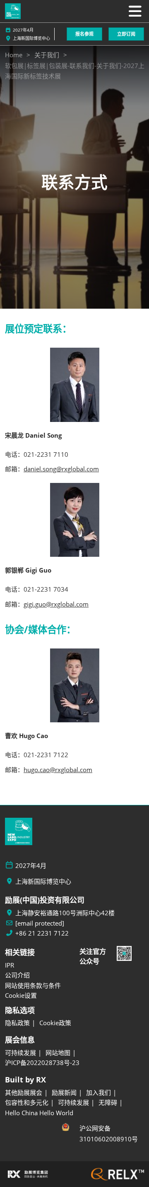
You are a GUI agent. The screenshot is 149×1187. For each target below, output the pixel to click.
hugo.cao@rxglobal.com (58, 769)
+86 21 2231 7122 (42, 933)
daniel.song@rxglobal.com (61, 469)
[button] (84, 34)
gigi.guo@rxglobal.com (56, 604)
